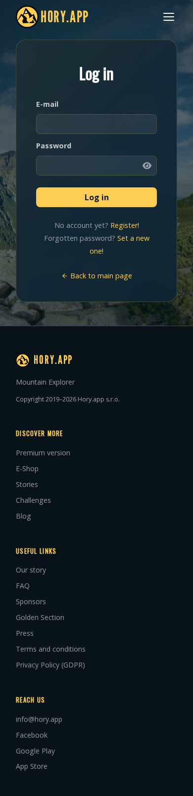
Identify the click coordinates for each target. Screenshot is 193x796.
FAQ (23, 585)
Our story (31, 570)
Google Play (35, 750)
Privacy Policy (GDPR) (50, 664)
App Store (32, 766)
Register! (124, 225)
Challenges (33, 500)
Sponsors (31, 601)
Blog (23, 516)
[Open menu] (168, 17)
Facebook (32, 735)
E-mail (47, 104)
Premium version (43, 452)
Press (25, 633)
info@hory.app (39, 719)
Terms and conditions (51, 649)
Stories (27, 484)
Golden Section (40, 617)
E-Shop (27, 468)
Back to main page (100, 275)
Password (53, 145)
